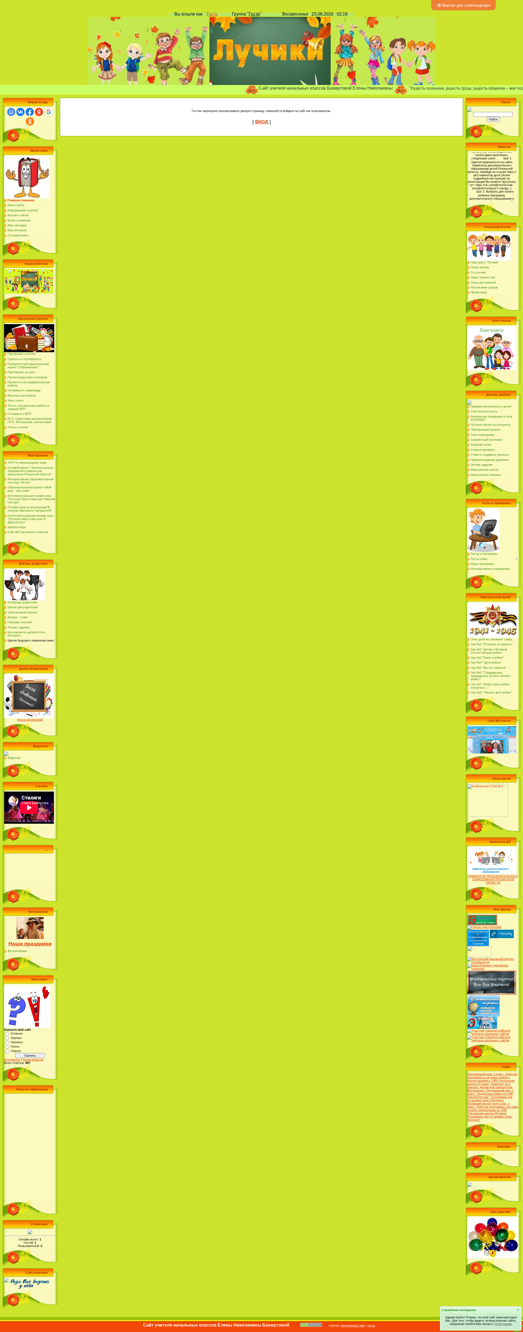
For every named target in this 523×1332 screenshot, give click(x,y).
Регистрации (503, 1323)
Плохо (15, 1046)
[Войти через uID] (11, 112)
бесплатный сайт (353, 1325)
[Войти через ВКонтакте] (20, 112)
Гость (212, 14)
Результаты (12, 1059)
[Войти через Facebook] (30, 112)
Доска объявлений (30, 719)
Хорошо (16, 1037)
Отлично (17, 1033)
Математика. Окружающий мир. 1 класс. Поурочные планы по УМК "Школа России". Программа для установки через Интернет (490, 1095)
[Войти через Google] (48, 112)
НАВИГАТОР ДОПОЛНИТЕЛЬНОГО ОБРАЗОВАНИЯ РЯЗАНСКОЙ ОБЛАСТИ (493, 879)
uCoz (371, 1325)
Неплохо (17, 1042)
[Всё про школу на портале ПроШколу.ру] (491, 958)
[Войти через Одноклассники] (30, 121)
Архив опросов (33, 1059)
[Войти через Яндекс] (39, 112)
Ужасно (16, 1051)
